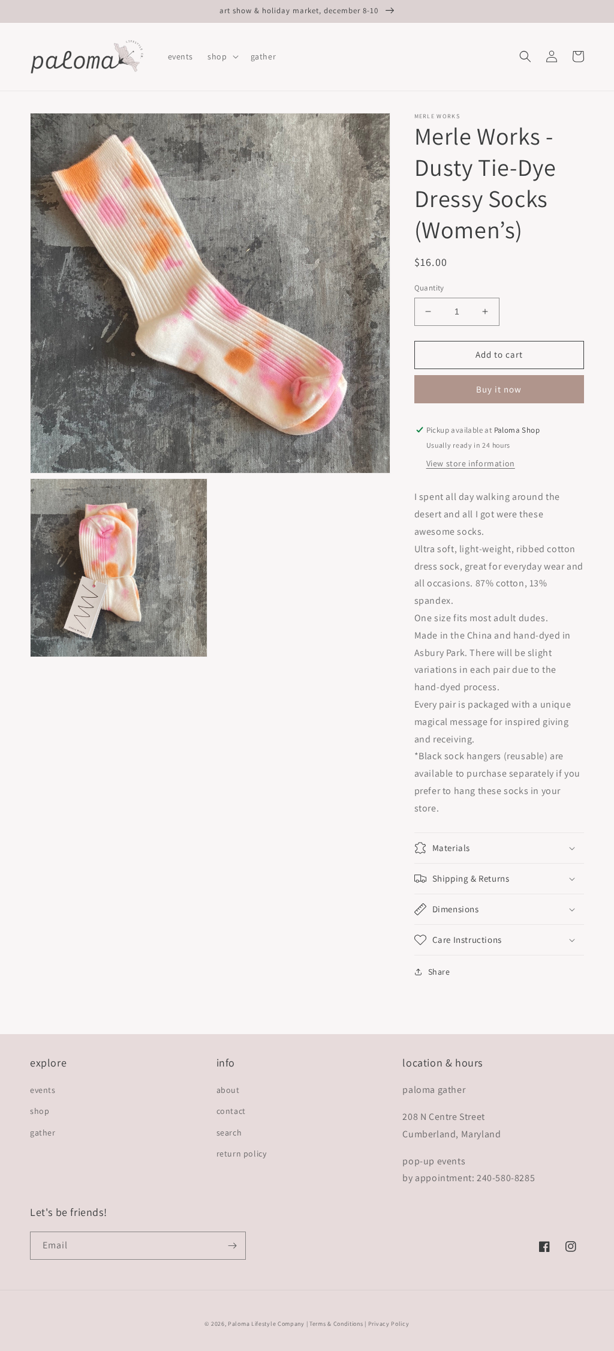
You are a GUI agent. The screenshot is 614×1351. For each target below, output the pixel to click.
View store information (470, 463)
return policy (241, 1153)
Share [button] (439, 971)
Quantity (429, 288)
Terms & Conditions (336, 1324)
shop (39, 1111)
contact (231, 1111)
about (228, 1090)
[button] (221, 56)
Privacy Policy (389, 1324)
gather (43, 1132)
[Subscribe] (232, 1246)
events (43, 1090)
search (229, 1132)
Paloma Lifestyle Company (266, 1324)
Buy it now (499, 389)
